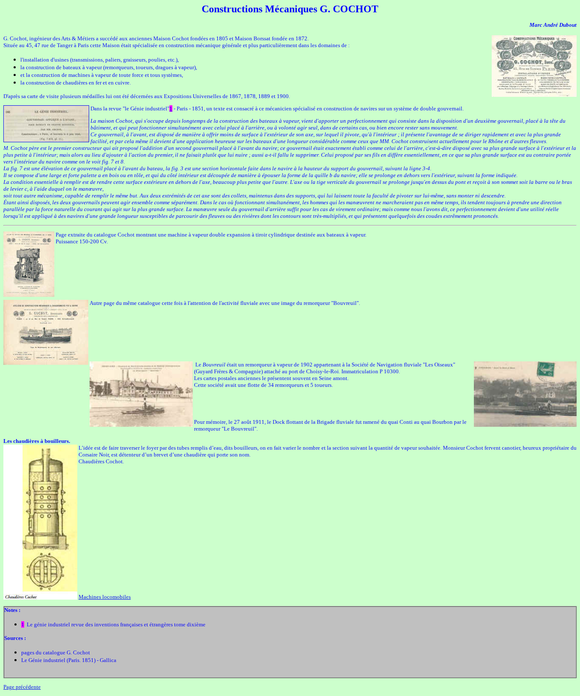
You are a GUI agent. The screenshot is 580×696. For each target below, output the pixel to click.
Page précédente (22, 687)
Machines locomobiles (105, 597)
